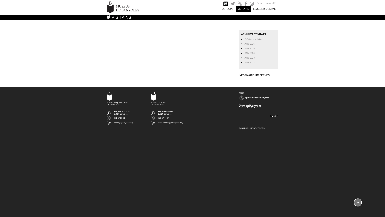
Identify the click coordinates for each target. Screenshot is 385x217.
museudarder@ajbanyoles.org (170, 123)
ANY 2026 (250, 43)
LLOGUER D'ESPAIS (264, 9)
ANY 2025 (250, 48)
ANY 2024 (250, 53)
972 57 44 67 (163, 118)
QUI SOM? (227, 9)
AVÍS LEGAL (244, 128)
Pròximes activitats (254, 39)
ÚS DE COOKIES (257, 128)
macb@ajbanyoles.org (123, 123)
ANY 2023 (250, 57)
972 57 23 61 (119, 118)
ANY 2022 (250, 62)
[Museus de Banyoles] (123, 7)
